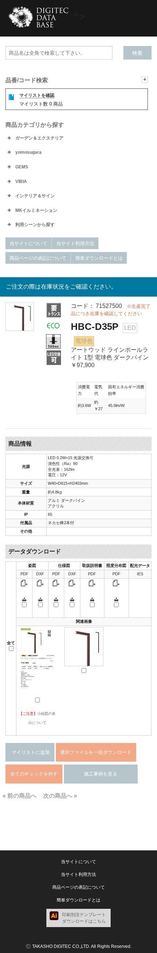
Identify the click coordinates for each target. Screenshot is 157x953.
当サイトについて (28, 243)
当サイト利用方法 (75, 243)
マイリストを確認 (36, 95)
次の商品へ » (60, 796)
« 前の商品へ (20, 796)
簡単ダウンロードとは (99, 258)
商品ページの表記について (37, 258)
